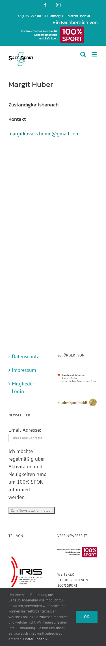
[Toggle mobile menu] (95, 54)
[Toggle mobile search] (83, 54)
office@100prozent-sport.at (70, 16)
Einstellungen (34, 639)
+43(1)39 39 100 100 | (33, 16)
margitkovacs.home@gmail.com (44, 133)
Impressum (24, 370)
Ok (86, 616)
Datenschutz (25, 356)
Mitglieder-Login (24, 387)
